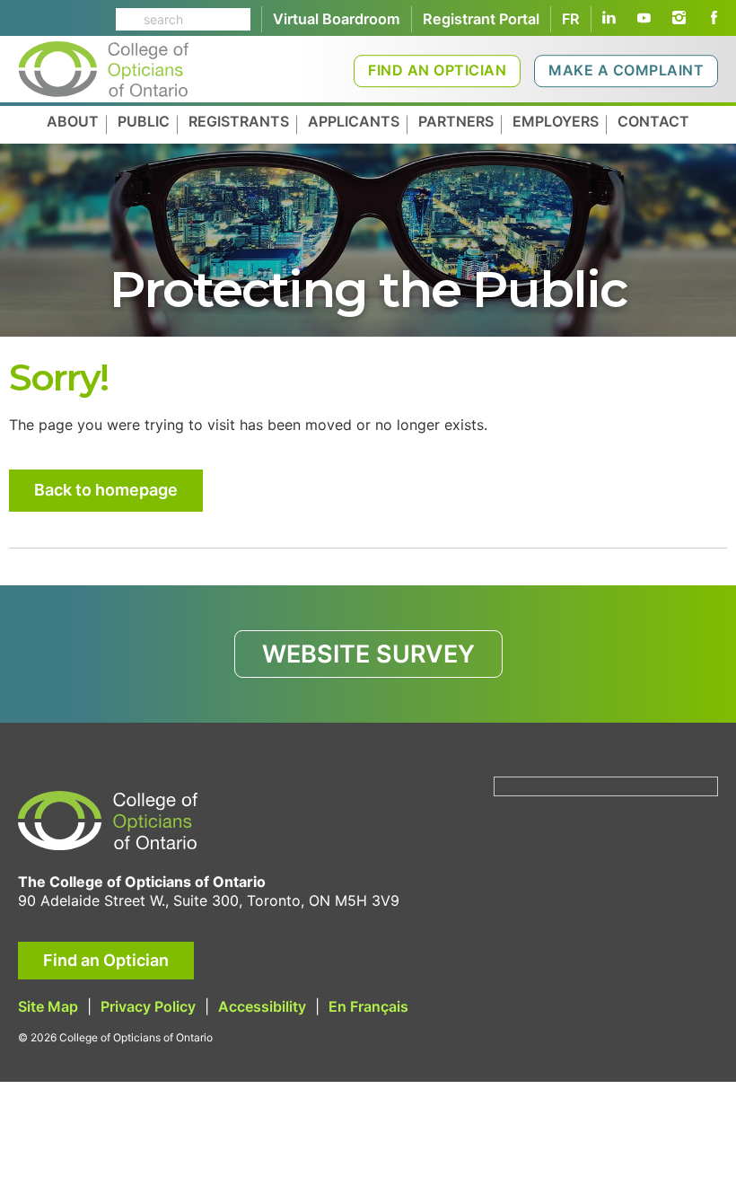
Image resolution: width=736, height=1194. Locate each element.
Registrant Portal (481, 19)
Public (144, 121)
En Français (368, 1006)
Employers (556, 121)
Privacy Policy (148, 1006)
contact (653, 121)
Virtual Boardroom (336, 19)
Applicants (353, 121)
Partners (456, 121)
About (73, 121)
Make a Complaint (626, 70)
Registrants (238, 121)
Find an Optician (437, 70)
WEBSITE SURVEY (368, 654)
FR (571, 19)
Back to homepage (106, 489)
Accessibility (262, 1006)
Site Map (48, 1006)
